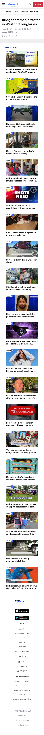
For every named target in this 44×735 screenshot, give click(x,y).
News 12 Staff (7, 29)
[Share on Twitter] (12, 36)
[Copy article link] (16, 36)
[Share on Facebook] (9, 36)
